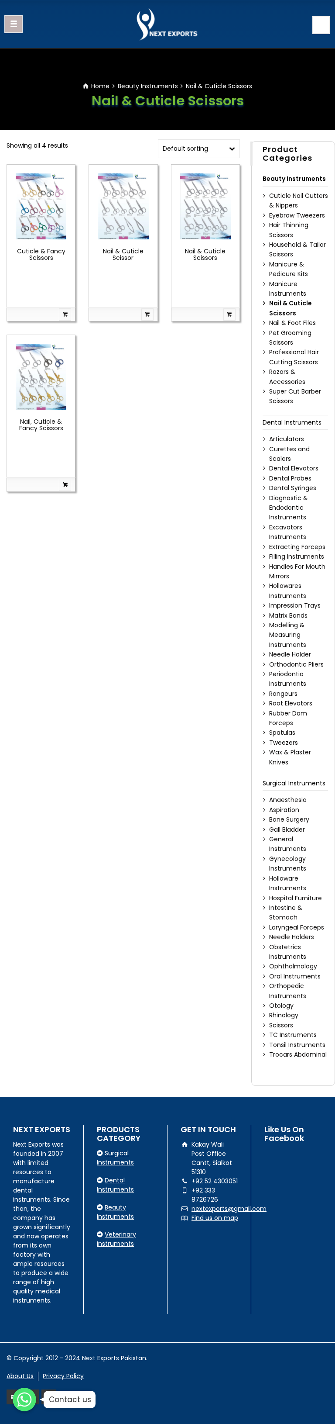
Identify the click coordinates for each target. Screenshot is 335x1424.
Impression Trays (295, 605)
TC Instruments (293, 1034)
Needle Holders (291, 937)
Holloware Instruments (287, 883)
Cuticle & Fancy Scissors (41, 254)
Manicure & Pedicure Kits (288, 269)
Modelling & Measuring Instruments (287, 635)
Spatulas (282, 732)
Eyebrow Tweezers (297, 215)
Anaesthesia (288, 799)
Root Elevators (290, 703)
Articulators (286, 439)
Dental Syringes (292, 488)
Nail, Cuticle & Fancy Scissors (41, 424)
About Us (20, 1376)
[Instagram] (48, 1396)
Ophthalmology (293, 966)
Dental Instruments (292, 422)
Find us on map (214, 1217)
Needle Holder (290, 654)
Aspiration (284, 809)
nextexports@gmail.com (229, 1208)
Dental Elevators (293, 468)
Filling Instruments (296, 556)
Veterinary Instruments (116, 1239)
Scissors (281, 1025)
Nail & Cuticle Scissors (205, 254)
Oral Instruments (295, 976)
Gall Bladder (287, 829)
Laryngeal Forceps (296, 927)
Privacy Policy (63, 1376)
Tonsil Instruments (297, 1044)
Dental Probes (290, 478)
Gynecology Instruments (287, 863)
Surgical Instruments (294, 783)
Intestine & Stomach (285, 912)
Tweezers (283, 742)
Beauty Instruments (148, 86)
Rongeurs (283, 693)
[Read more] (41, 314)
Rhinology (283, 1015)
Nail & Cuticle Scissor (123, 254)
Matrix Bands (288, 615)
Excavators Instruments (287, 532)
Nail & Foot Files (292, 322)
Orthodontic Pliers (296, 664)
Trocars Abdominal (298, 1054)
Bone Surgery (289, 819)
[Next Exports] (167, 24)
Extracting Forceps (297, 547)
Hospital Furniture (295, 898)
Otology (281, 1005)
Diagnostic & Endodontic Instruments (288, 508)
